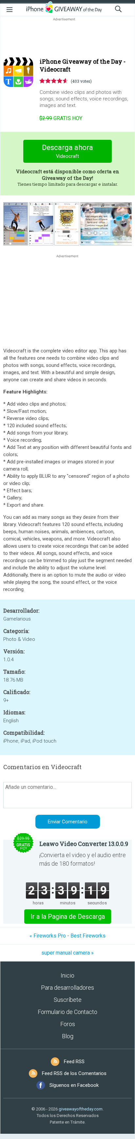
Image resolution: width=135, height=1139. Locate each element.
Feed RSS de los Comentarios (74, 1073)
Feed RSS (74, 1062)
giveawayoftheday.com (81, 1109)
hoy (60, 118)
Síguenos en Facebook (74, 1085)
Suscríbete (68, 999)
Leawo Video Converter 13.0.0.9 (83, 844)
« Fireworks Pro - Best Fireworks (67, 936)
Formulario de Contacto (67, 1011)
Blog (67, 1036)
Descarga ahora (67, 151)
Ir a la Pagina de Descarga (67, 916)
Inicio (67, 975)
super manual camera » (67, 953)
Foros (67, 1024)
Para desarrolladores (67, 987)
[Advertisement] (67, 38)
